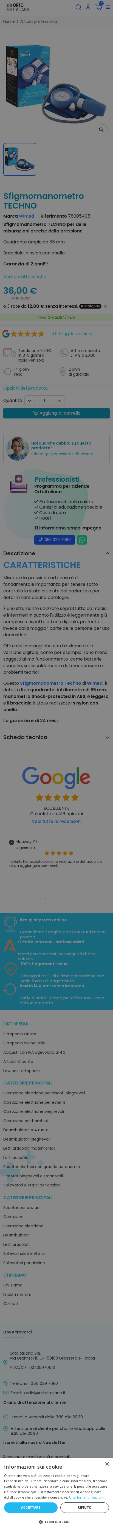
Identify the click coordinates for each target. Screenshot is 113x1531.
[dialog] (56, 1494)
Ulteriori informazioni (86, 1497)
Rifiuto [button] (85, 1507)
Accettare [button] (31, 1507)
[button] (56, 1522)
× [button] (107, 1464)
